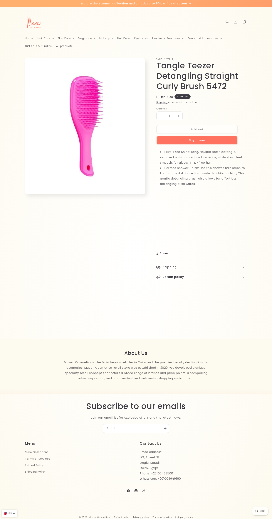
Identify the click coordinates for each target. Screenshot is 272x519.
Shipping (162, 102)
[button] (45, 38)
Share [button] (164, 253)
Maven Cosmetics (99, 517)
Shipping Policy (35, 471)
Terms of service (162, 516)
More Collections (36, 452)
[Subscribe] (165, 428)
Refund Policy (34, 465)
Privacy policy (141, 516)
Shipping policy (184, 516)
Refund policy (122, 516)
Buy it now (197, 140)
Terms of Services (37, 458)
